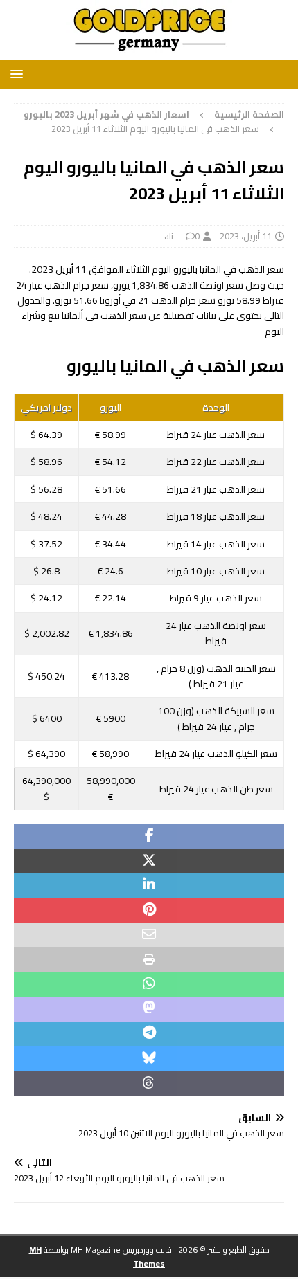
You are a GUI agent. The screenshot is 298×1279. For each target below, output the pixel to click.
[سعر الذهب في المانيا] (149, 52)
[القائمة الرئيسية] (19, 73)
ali (168, 236)
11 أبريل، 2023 (246, 236)
